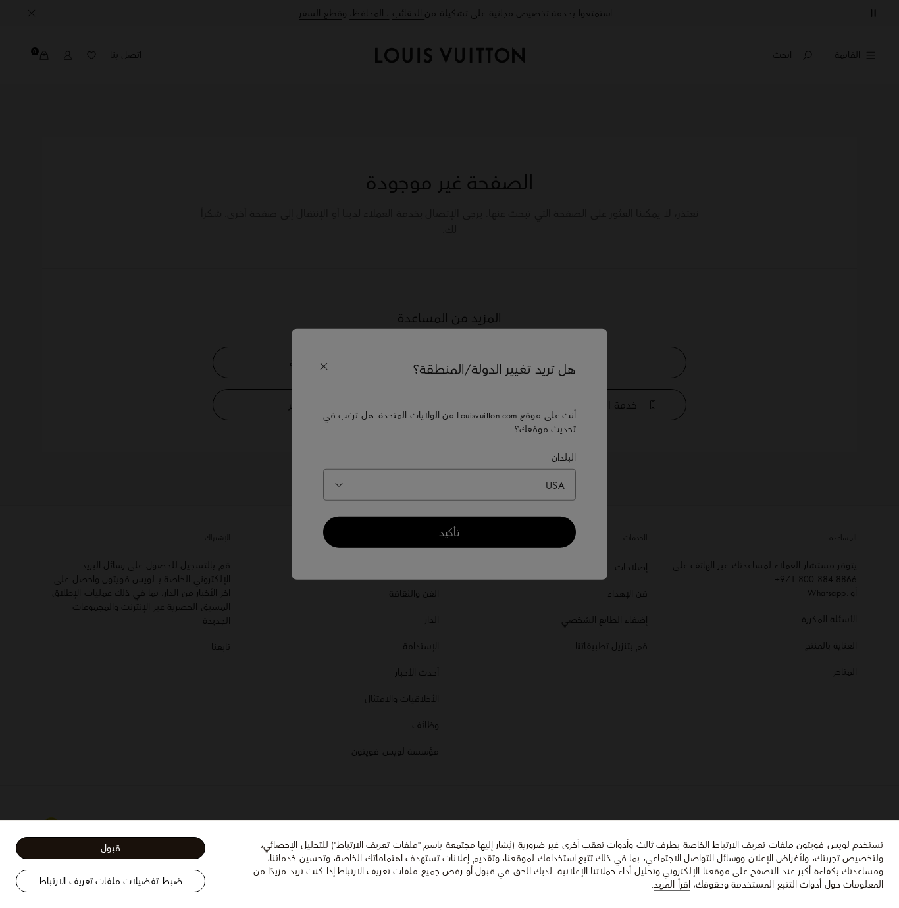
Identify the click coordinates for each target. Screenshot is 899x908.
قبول (110, 848)
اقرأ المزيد (672, 884)
